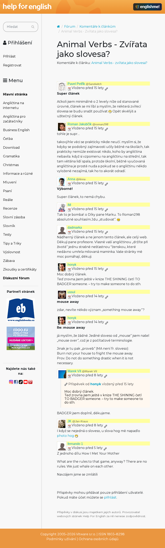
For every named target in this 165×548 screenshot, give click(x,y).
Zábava (9, 261)
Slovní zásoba (14, 217)
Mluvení (9, 182)
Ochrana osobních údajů (99, 539)
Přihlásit (9, 56)
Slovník (9, 226)
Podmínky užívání (61, 539)
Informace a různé (18, 174)
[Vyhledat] (33, 26)
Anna (77, 179)
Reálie (8, 200)
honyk (72, 264)
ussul (71, 292)
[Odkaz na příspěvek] (66, 384)
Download (11, 148)
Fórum (69, 26)
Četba (8, 139)
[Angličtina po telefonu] (21, 338)
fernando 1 (75, 444)
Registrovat (12, 65)
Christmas (11, 165)
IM (69, 205)
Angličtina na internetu (13, 105)
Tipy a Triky (12, 243)
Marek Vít (82, 371)
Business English (16, 130)
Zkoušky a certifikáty (20, 269)
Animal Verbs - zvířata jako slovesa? (119, 63)
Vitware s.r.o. (86, 534)
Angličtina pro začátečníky (14, 119)
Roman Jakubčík (88, 124)
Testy (7, 234)
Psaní (7, 191)
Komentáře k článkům (97, 26)
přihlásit (110, 497)
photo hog (65, 436)
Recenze (10, 208)
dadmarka (75, 227)
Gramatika (11, 156)
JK (78, 421)
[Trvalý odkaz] (106, 88)
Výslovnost (11, 252)
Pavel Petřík (85, 84)
